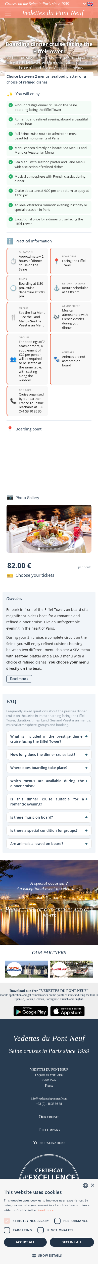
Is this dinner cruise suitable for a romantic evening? (47, 801)
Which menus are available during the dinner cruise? (47, 783)
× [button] (92, 1185)
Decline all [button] (72, 1242)
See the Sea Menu (32, 312)
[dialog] (49, 1221)
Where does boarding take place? (38, 767)
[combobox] (85, 1185)
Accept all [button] (25, 1242)
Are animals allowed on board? (36, 843)
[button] (49, 1255)
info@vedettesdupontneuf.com (49, 1098)
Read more (45, 1210)
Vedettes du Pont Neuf (53, 13)
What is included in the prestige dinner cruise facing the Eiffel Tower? (47, 739)
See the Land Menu (29, 319)
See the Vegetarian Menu (31, 323)
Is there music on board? (31, 817)
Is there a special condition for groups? (43, 830)
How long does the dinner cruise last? (42, 754)
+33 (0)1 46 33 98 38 (49, 1104)
